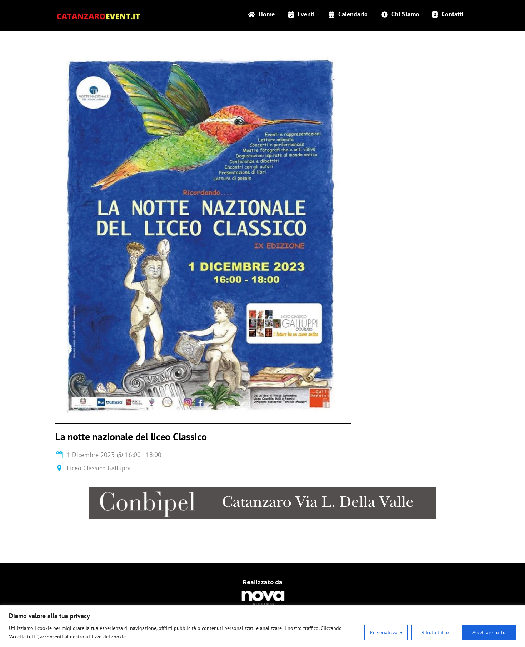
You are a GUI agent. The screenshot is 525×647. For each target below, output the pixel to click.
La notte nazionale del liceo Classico (131, 436)
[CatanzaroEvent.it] (98, 15)
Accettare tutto (489, 632)
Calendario (352, 14)
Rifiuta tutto (435, 632)
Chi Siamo (404, 14)
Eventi (305, 14)
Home (266, 14)
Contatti (452, 14)
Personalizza (384, 632)
